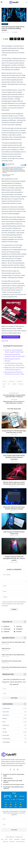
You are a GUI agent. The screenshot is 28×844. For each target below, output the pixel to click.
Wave (4, 386)
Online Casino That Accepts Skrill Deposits (13, 654)
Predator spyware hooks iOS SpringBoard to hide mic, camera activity (14, 558)
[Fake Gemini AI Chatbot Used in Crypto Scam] (14, 521)
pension (14, 384)
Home (2, 839)
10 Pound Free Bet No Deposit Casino (11, 661)
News (14, 722)
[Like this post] (12, 39)
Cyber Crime (14, 712)
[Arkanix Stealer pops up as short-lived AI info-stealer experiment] (14, 471)
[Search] (26, 2)
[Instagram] (17, 769)
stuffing (21, 384)
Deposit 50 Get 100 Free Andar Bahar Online (13, 642)
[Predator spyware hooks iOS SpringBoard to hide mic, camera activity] (14, 546)
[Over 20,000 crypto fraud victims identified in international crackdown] (14, 445)
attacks (4, 381)
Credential (19, 381)
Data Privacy (14, 715)
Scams (14, 728)
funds (4, 384)
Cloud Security (14, 708)
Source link (5, 341)
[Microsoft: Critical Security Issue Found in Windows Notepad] (14, 496)
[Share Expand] (22, 39)
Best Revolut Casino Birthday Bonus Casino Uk (14, 667)
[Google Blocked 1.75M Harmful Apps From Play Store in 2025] (14, 420)
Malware (14, 718)
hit (9, 384)
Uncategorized (14, 738)
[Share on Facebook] (15, 39)
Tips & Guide (14, 735)
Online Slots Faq (6, 648)
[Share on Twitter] (18, 39)
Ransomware (14, 725)
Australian (11, 381)
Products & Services (20, 841)
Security (14, 732)
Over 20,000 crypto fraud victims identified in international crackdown (14, 457)
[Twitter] (14, 769)
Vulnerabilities (14, 742)
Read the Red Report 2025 (11, 337)
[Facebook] (10, 769)
